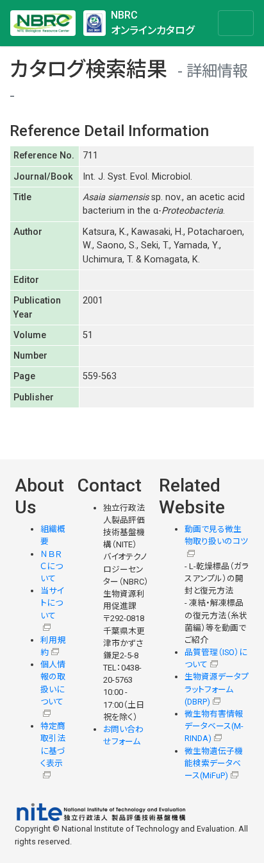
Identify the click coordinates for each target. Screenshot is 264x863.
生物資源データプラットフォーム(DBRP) (217, 689)
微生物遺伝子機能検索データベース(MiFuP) (214, 763)
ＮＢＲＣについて (51, 566)
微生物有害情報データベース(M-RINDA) (214, 726)
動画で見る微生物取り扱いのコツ (216, 535)
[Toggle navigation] (236, 23)
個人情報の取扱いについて (52, 683)
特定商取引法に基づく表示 (52, 744)
